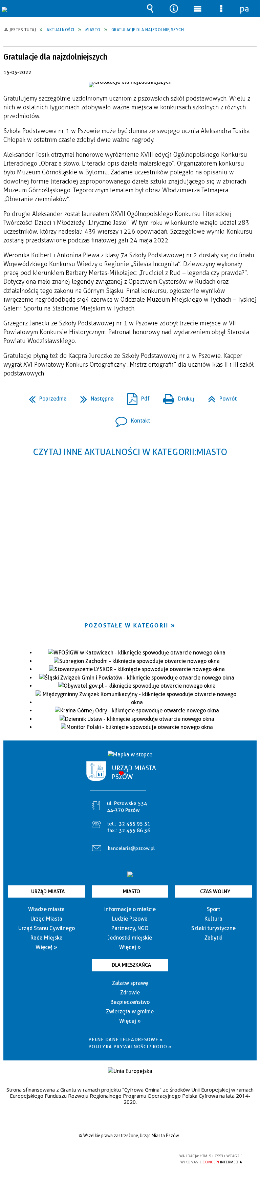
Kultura (213, 919)
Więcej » (46, 947)
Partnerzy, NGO (130, 928)
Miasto (131, 891)
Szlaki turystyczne (213, 928)
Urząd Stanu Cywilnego (46, 928)
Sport (213, 909)
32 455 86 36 (134, 830)
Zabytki (213, 937)
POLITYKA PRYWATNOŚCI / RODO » (129, 1046)
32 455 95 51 (134, 824)
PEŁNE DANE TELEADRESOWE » (125, 1039)
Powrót (219, 396)
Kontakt (130, 418)
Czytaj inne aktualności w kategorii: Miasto (130, 452)
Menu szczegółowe (221, 8)
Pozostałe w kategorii (127, 625)
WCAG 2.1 (146, 1156)
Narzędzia (174, 8)
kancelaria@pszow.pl (131, 848)
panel (245, 8)
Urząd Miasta (48, 891)
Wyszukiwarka (150, 8)
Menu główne (197, 8)
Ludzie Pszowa (130, 919)
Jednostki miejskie (130, 937)
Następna (94, 396)
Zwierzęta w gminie (130, 1011)
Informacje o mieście (130, 909)
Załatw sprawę (130, 983)
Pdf (136, 396)
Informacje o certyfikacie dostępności (44, 1157)
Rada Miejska (46, 937)
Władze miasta (46, 909)
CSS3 (124, 1156)
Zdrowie (130, 992)
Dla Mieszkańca (131, 965)
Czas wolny (215, 891)
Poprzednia (45, 396)
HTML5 (114, 1156)
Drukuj (176, 396)
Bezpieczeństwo (130, 1002)
